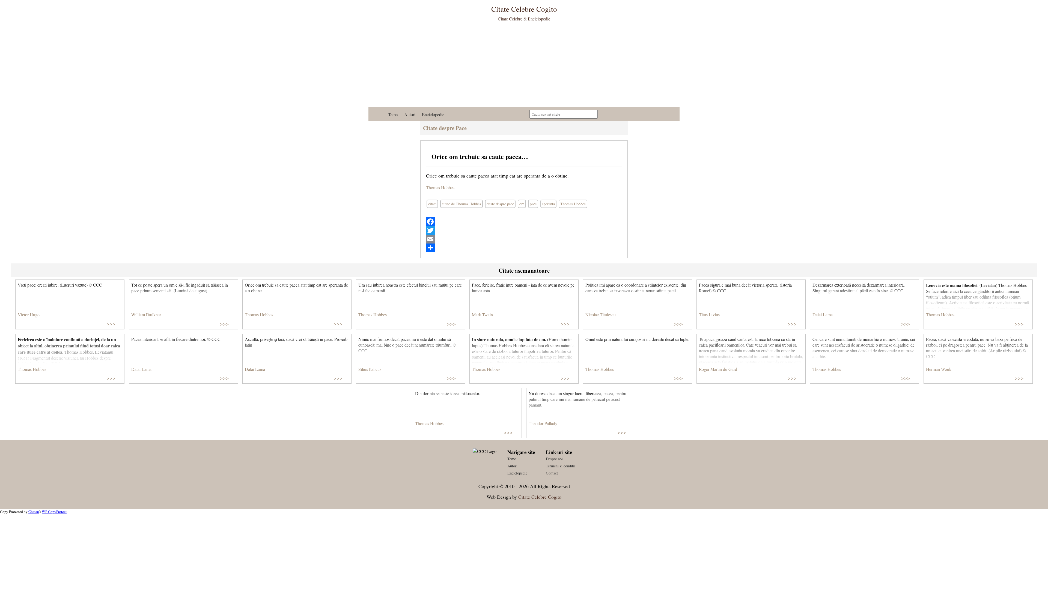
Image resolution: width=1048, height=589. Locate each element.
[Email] (524, 239)
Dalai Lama (822, 314)
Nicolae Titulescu (600, 314)
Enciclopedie (433, 114)
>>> (110, 323)
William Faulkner (146, 314)
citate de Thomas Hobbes (461, 203)
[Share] (524, 248)
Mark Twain (482, 314)
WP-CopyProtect (54, 511)
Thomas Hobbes (440, 187)
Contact (552, 473)
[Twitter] (524, 230)
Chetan (33, 511)
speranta (548, 203)
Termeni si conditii (560, 465)
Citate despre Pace (445, 128)
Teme (393, 114)
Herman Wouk (938, 369)
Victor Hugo (29, 314)
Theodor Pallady (543, 423)
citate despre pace (500, 203)
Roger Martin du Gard (718, 369)
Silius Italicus (369, 369)
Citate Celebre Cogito (539, 497)
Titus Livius (709, 314)
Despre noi (554, 458)
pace (533, 203)
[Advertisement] (524, 66)
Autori (409, 114)
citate (432, 203)
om (521, 203)
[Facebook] (524, 221)
